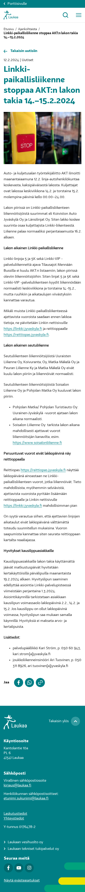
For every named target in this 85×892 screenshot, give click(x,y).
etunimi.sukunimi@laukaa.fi (26, 798)
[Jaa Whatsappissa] (28, 682)
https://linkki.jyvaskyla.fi (23, 329)
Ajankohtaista (27, 29)
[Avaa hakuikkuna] (65, 15)
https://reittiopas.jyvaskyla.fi (26, 335)
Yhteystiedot (14, 818)
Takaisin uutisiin (23, 51)
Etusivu (9, 29)
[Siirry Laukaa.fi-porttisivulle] (42, 722)
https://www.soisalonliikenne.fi (37, 443)
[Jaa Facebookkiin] (17, 682)
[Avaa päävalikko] (79, 15)
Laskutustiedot (15, 814)
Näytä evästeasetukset (22, 880)
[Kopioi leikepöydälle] (39, 682)
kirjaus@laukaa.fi (17, 785)
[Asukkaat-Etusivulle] (11, 15)
